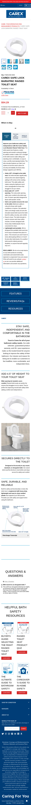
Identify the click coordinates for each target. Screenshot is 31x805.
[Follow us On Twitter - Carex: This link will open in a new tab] (3, 734)
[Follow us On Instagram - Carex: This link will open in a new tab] (9, 734)
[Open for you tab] (29, 400)
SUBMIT (23, 728)
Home (3, 24)
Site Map (8, 803)
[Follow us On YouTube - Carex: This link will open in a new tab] (15, 734)
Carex (23, 803)
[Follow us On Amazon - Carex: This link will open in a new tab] (21, 734)
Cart (28, 5)
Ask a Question (9, 581)
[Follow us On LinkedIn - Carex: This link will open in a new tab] (18, 734)
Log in (20, 5)
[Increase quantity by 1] (13, 113)
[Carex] (16, 14)
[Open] (27, 801)
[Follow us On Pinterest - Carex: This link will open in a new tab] (12, 734)
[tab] (6, 136)
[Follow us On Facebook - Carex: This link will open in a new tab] (6, 734)
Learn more (4, 95)
